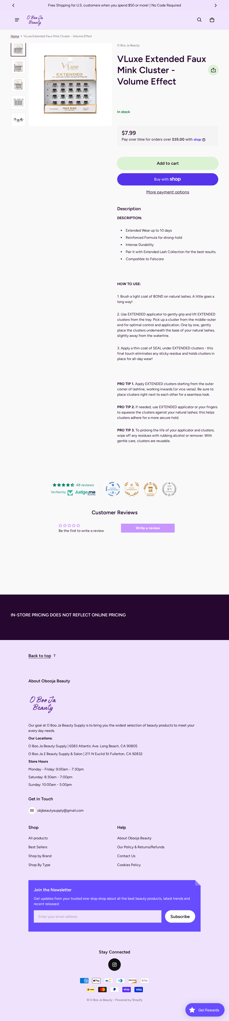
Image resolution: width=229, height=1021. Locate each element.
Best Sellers (37, 847)
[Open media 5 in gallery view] (18, 120)
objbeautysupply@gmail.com (60, 810)
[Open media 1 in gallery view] (18, 49)
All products (38, 838)
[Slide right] (215, 5)
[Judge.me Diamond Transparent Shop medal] (113, 489)
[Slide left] (13, 5)
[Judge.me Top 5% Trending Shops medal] (169, 489)
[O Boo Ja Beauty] (35, 20)
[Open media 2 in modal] (70, 84)
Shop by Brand (39, 856)
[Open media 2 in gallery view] (18, 67)
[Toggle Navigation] (17, 20)
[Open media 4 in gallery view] (18, 102)
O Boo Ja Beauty (101, 1000)
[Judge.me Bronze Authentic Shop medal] (132, 489)
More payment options (167, 192)
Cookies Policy (129, 865)
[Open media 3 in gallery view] (18, 84)
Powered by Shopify (128, 1000)
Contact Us (126, 856)
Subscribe (180, 916)
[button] (199, 20)
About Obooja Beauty (134, 838)
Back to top (39, 655)
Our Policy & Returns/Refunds (140, 847)
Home (15, 36)
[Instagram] (114, 964)
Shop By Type (39, 865)
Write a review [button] (148, 528)
